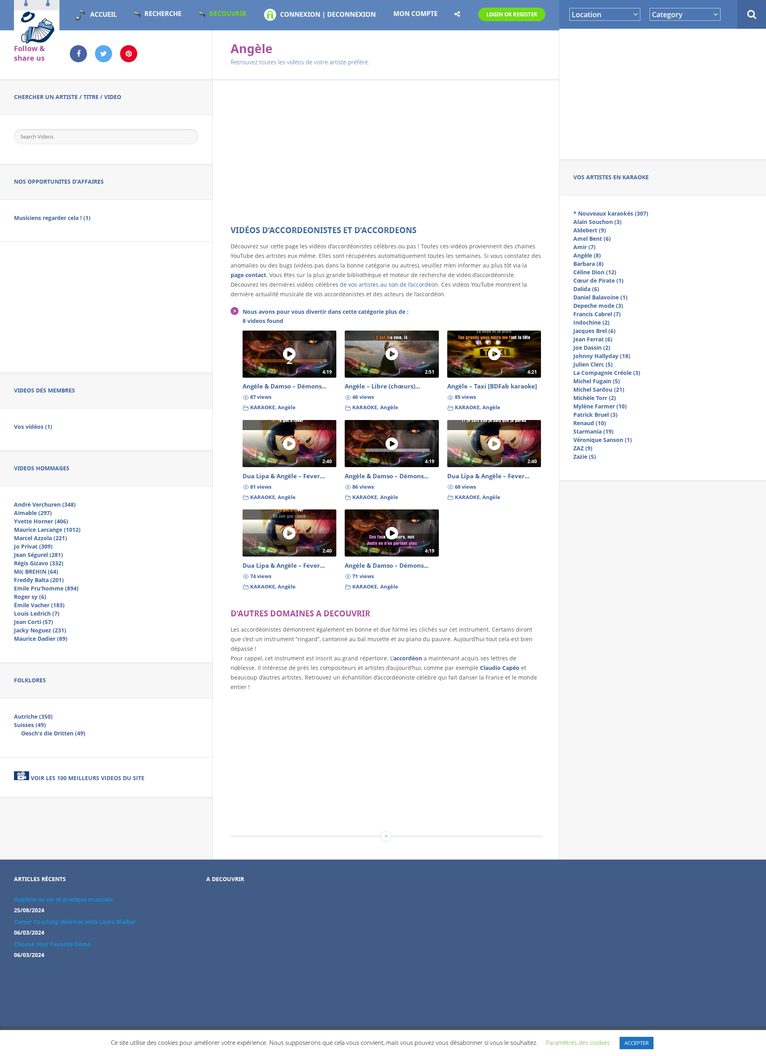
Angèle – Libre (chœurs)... (382, 386)
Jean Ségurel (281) (38, 555)
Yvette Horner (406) (41, 521)
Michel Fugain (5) (596, 381)
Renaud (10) (589, 423)
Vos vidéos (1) (33, 426)
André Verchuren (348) (45, 504)
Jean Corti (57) (33, 622)
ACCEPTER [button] (636, 1042)
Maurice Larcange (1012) (47, 529)
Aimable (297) (33, 513)
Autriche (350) (33, 716)
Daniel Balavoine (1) (600, 297)
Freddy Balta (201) (39, 580)
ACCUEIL (103, 14)
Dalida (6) (586, 289)
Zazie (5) (584, 456)
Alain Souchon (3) (597, 222)
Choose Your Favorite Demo (52, 944)
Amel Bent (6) (592, 238)
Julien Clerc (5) (593, 364)
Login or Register (511, 14)
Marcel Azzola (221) (40, 538)
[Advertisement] (663, 93)
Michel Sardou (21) (598, 389)
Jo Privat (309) (33, 546)
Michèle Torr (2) (594, 398)
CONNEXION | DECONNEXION (328, 14)
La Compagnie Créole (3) (606, 372)
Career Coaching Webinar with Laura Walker (75, 921)
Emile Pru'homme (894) (46, 588)
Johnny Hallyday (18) (601, 356)
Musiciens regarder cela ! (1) (52, 218)
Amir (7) (584, 247)
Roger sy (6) (30, 596)
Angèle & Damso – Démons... (284, 386)
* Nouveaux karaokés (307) (610, 213)
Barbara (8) (588, 263)
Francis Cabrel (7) (597, 314)
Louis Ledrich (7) (36, 613)
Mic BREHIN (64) (36, 571)
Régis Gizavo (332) (38, 563)
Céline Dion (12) (594, 272)
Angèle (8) (587, 255)
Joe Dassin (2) (591, 347)
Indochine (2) (591, 322)
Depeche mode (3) (598, 305)
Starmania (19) (593, 431)
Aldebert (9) (589, 230)
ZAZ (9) (582, 448)
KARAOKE (262, 407)
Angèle (287, 407)
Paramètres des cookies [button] (578, 1042)
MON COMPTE (415, 13)
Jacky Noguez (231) (40, 630)
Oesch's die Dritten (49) (53, 733)
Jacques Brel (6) (594, 331)
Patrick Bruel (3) (595, 414)
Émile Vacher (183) (39, 605)
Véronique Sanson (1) (602, 440)
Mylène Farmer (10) (600, 406)
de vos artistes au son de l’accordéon (389, 284)
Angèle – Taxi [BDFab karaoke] (492, 386)
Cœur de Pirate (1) (598, 280)
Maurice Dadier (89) (40, 638)
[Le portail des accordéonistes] (36, 40)
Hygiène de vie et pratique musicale (63, 899)
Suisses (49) (30, 725)
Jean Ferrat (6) (592, 339)
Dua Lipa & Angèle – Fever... (284, 476)
